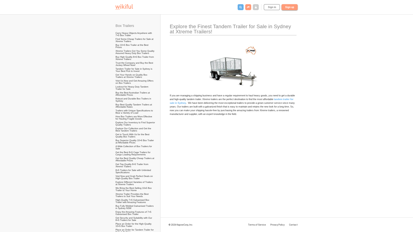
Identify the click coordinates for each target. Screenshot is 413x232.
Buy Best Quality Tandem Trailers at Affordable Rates (134, 105)
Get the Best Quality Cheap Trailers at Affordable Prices (135, 159)
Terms (257, 224)
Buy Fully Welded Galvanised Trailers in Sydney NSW (135, 207)
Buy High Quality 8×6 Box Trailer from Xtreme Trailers (135, 58)
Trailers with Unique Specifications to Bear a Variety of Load (135, 111)
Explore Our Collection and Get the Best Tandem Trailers (134, 129)
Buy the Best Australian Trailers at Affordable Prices (133, 93)
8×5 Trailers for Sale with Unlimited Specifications (134, 171)
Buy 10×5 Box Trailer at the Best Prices (132, 46)
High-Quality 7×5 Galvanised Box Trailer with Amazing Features (133, 201)
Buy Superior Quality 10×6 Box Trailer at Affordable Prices (135, 141)
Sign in (272, 7)
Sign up (289, 7)
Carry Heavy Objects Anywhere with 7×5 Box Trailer (134, 34)
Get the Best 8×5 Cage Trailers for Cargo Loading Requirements (133, 153)
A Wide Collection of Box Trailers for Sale (134, 147)
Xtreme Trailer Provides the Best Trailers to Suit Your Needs (132, 195)
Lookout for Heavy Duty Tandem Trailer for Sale (132, 87)
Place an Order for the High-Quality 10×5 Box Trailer (134, 224)
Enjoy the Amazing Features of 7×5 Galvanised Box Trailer (134, 213)
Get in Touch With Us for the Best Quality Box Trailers (133, 135)
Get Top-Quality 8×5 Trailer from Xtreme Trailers (132, 165)
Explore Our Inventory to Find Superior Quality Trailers (136, 123)
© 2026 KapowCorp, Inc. (181, 224)
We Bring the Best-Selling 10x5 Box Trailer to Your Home (134, 189)
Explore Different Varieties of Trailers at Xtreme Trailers (134, 183)
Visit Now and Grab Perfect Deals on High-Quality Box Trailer (134, 177)
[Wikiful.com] (124, 7)
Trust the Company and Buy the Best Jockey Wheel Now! (135, 64)
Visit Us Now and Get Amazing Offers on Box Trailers (135, 81)
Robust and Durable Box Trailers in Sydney (134, 99)
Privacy (277, 224)
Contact (293, 224)
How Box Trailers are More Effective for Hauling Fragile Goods (134, 117)
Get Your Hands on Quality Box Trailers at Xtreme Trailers (132, 75)
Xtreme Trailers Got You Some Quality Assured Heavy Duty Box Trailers (135, 52)
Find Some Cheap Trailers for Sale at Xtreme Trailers (135, 40)
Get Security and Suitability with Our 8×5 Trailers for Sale (134, 219)
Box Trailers (125, 26)
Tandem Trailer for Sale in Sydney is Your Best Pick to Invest (134, 70)
